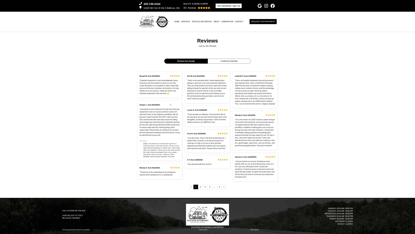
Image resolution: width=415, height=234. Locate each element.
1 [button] (195, 187)
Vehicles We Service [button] (202, 22)
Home (177, 22)
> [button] (223, 187)
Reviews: (190, 8)
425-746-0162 (210, 46)
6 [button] (219, 187)
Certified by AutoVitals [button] (229, 61)
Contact (239, 22)
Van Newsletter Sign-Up (228, 6)
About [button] (217, 22)
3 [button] (205, 187)
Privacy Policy (203, 230)
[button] (260, 6)
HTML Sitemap (254, 230)
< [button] (191, 187)
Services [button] (185, 22)
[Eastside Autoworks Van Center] (153, 21)
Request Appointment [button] (263, 21)
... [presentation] (214, 187)
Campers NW (227, 22)
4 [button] (209, 187)
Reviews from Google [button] (186, 61)
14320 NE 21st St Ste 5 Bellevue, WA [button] (162, 8)
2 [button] (200, 187)
